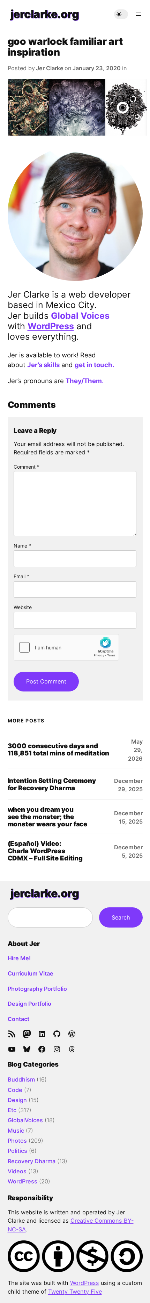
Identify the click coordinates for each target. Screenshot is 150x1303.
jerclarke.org (44, 14)
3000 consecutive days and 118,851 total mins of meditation (59, 749)
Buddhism (21, 1079)
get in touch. (94, 365)
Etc (12, 1110)
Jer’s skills (43, 365)
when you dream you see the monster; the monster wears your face (48, 817)
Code (15, 1089)
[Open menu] (138, 14)
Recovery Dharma (31, 1161)
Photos (17, 1140)
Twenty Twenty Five (75, 1291)
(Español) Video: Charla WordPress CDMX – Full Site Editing (45, 851)
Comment (26, 467)
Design (17, 1099)
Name (22, 546)
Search (121, 917)
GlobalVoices (25, 1120)
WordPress (51, 326)
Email (21, 576)
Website (23, 607)
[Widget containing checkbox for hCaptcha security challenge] (66, 647)
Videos (17, 1171)
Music (16, 1130)
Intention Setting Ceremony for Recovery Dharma (52, 784)
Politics (17, 1150)
